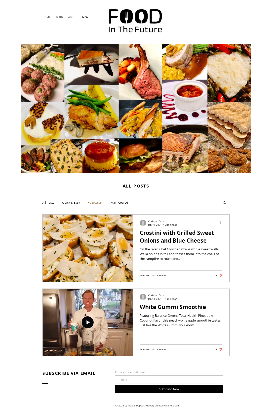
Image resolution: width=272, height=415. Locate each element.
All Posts (48, 202)
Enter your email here (130, 372)
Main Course (119, 202)
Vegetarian (95, 202)
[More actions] (221, 223)
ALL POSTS (136, 186)
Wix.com (174, 405)
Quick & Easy (71, 202)
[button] (224, 203)
